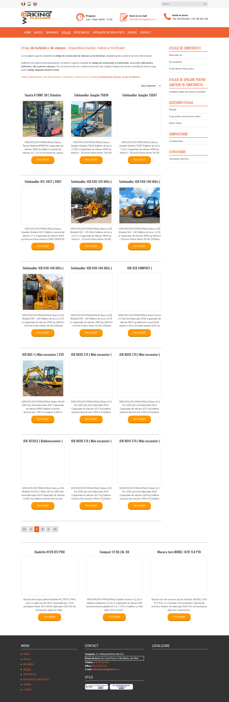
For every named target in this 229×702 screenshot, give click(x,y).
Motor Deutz (175, 123)
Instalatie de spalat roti (108, 32)
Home (27, 32)
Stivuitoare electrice (179, 158)
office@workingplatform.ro (142, 19)
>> (55, 529)
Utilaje (66, 32)
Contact (145, 32)
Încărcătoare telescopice (181, 68)
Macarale (52, 32)
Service (132, 32)
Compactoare (176, 141)
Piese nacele (82, 32)
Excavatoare (175, 62)
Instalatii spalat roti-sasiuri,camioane (187, 91)
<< (24, 529)
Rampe (173, 109)
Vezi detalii (43, 159)
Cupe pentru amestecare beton (184, 116)
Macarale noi (175, 55)
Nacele (38, 32)
